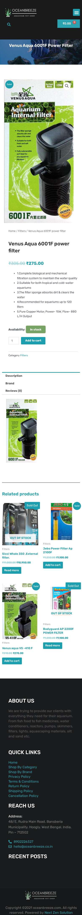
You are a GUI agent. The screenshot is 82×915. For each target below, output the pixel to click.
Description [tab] (13, 375)
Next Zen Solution (59, 913)
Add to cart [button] (53, 565)
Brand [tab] (9, 383)
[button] (76, 12)
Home (12, 230)
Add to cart (33, 340)
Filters (22, 230)
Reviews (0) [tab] (13, 390)
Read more (11, 570)
